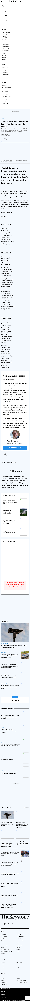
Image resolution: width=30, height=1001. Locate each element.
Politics (7, 50)
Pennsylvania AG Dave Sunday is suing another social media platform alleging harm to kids (9, 666)
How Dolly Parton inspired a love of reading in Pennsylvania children (9, 676)
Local (4, 64)
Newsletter (8, 87)
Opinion (7, 85)
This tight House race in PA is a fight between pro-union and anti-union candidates (10, 717)
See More (26, 807)
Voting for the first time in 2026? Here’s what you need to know (10, 502)
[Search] (8, 7)
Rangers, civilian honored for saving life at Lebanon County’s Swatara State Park (9, 885)
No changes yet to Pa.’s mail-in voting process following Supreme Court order (10, 687)
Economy (4, 39)
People (4, 74)
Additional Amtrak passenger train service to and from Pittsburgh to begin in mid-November (9, 655)
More (4, 82)
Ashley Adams (4, 134)
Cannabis (7, 32)
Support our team (15, 448)
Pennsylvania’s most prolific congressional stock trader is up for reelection (9, 731)
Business (4, 32)
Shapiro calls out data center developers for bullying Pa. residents (10, 758)
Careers (3, 994)
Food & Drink (19, 962)
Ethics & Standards (5, 988)
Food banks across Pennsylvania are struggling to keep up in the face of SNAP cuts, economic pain (9, 895)
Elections (4, 42)
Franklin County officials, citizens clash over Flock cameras (14, 646)
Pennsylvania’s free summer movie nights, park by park (9, 531)
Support (3, 991)
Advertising (5, 103)
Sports (4, 59)
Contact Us (4, 982)
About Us (3, 978)
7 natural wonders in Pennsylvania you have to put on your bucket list (9, 512)
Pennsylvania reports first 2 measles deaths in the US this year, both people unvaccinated (9, 864)
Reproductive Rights (6, 951)
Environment (8, 42)
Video (3, 85)
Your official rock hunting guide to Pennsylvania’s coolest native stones (10, 521)
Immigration (4, 945)
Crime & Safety (5, 643)
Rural (6, 55)
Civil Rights (4, 936)
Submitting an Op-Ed (21, 982)
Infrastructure (5, 652)
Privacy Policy (4, 997)
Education (7, 39)
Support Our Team (21, 980)
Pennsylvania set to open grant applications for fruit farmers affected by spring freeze (8, 906)
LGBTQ (7, 48)
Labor (3, 48)
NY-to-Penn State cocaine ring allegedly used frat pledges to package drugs (10, 744)
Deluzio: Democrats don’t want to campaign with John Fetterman (9, 772)
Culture (4, 67)
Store (3, 91)
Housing (7, 44)
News (4, 29)
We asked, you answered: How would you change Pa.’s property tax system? (10, 874)
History (4, 72)
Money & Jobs (5, 949)
